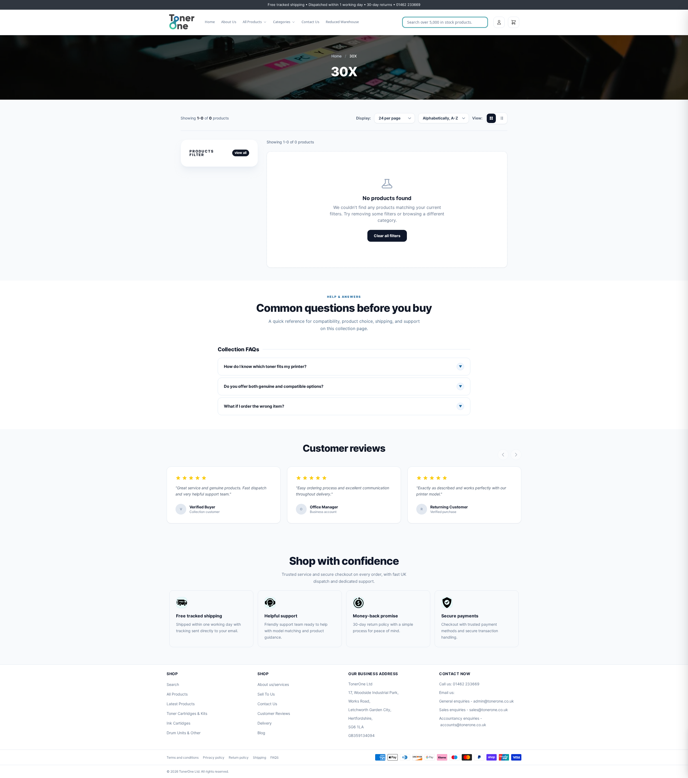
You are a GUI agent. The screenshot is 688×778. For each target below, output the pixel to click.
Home (210, 21)
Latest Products (181, 703)
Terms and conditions (183, 757)
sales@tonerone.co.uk (488, 709)
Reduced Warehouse (342, 21)
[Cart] (513, 22)
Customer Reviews (273, 713)
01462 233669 (466, 684)
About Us (228, 21)
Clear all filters (387, 235)
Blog (261, 732)
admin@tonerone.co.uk (493, 701)
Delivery (264, 723)
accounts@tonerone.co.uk (463, 724)
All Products (252, 21)
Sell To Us (266, 694)
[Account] (499, 22)
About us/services (273, 684)
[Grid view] (491, 118)
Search (173, 684)
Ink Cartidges (178, 723)
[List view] (501, 118)
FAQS (274, 757)
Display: (363, 118)
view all (240, 153)
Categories (281, 21)
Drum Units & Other (183, 732)
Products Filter (201, 153)
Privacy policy (213, 757)
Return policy (239, 757)
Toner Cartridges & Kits (187, 713)
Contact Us (310, 21)
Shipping (259, 757)
